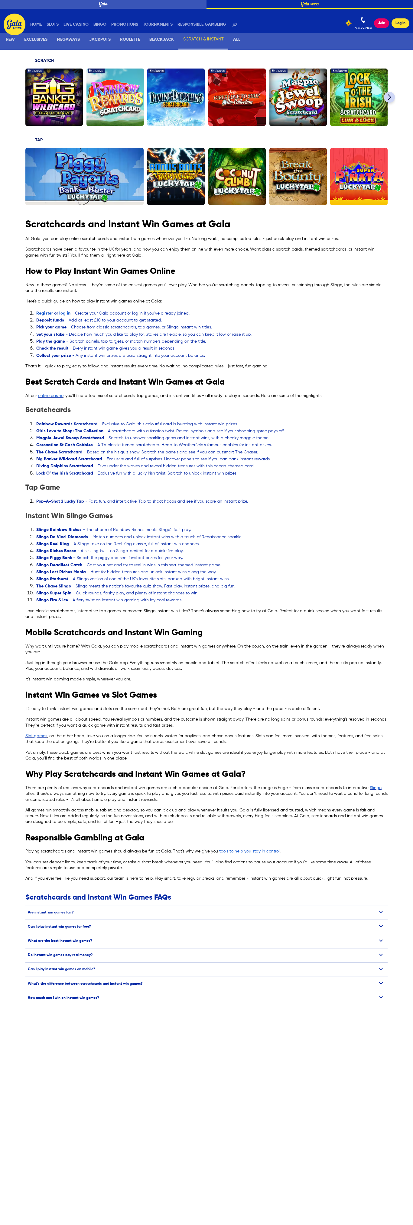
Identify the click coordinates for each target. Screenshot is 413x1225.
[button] (389, 97)
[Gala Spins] (16, 18)
